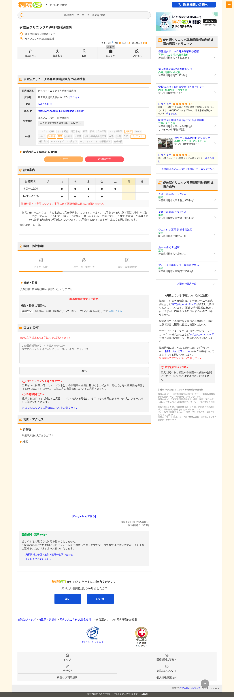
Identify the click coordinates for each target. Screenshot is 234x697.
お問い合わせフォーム (177, 351)
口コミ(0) (110, 55)
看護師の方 (104, 159)
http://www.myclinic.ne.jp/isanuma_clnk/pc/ (61, 110)
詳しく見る (116, 311)
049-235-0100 (45, 104)
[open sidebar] (229, 4)
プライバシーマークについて (92, 642)
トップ (67, 659)
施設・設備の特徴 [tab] (127, 267)
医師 (84, 55)
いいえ (100, 598)
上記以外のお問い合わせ (38, 559)
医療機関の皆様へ (195, 4)
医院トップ (30, 55)
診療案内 (57, 55)
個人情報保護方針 (166, 677)
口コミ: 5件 (164, 104)
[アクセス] (74, 97)
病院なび (30, 5)
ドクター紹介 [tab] (41, 267)
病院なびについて (166, 670)
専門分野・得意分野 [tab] (84, 267)
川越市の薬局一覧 (186, 283)
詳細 (145, 694)
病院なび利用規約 (67, 677)
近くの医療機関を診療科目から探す (59, 123)
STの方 (63, 159)
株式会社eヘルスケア (184, 304)
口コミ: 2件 (164, 155)
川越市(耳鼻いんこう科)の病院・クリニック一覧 (187, 168)
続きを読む (171, 113)
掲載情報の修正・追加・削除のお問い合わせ (49, 554)
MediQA (67, 670)
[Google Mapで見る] (84, 516)
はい (68, 598)
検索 (102, 15)
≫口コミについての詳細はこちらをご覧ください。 (51, 407)
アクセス (137, 55)
